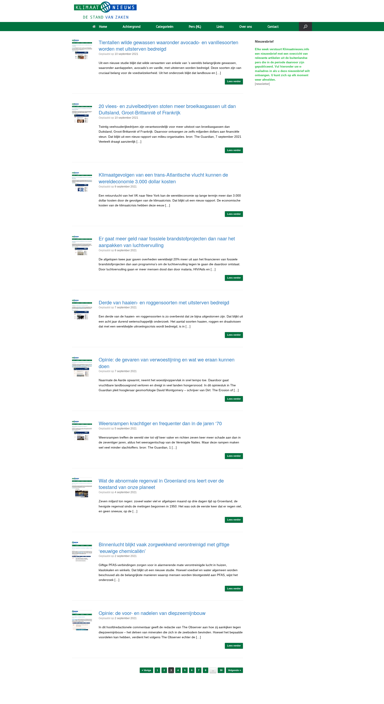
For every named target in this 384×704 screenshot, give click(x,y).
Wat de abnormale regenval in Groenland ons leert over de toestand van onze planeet (161, 484)
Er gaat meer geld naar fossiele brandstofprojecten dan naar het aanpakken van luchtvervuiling (167, 241)
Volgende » (234, 670)
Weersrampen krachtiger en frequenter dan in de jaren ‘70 (160, 423)
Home (103, 26)
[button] (305, 26)
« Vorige (146, 670)
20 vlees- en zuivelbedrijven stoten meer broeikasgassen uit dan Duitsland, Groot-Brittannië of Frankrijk (167, 109)
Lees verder (234, 81)
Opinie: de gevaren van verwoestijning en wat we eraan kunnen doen (166, 362)
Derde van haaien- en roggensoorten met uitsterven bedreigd (164, 302)
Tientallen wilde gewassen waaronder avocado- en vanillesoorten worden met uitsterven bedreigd (168, 45)
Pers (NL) (195, 26)
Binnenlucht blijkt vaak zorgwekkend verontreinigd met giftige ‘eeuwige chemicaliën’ (164, 547)
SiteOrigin (215, 695)
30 (221, 670)
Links (220, 26)
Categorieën (164, 26)
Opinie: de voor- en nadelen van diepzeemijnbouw (152, 612)
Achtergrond (131, 26)
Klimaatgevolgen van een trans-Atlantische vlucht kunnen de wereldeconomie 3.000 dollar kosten (163, 178)
